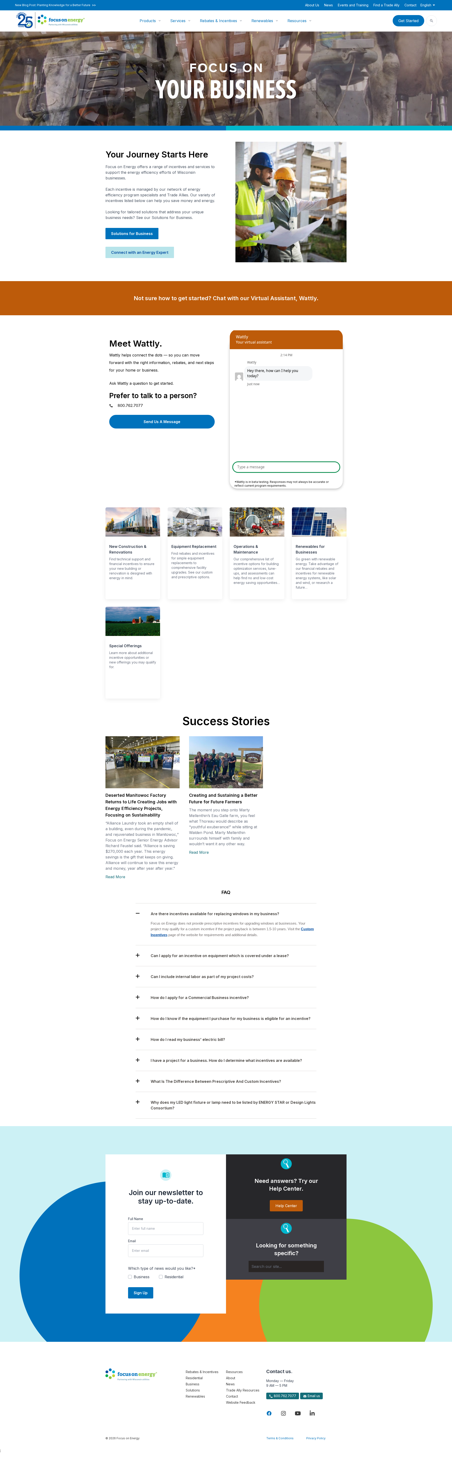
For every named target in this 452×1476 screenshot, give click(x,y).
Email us (313, 1396)
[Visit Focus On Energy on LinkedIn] (312, 1413)
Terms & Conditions (280, 1438)
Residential (194, 1378)
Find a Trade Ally (386, 5)
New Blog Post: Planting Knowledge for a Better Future (55, 5)
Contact (410, 5)
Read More (115, 876)
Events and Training (353, 5)
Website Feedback (240, 1402)
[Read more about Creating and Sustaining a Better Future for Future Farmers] (226, 762)
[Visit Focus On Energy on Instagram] (283, 1413)
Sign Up (141, 1292)
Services (178, 20)
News (328, 5)
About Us (312, 5)
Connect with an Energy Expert (139, 252)
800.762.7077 (130, 405)
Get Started (408, 20)
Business (192, 1384)
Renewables (262, 20)
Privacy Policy (316, 1438)
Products (148, 20)
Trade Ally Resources (242, 1390)
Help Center (286, 1205)
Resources (297, 20)
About (230, 1378)
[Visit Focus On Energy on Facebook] (269, 1413)
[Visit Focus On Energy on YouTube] (298, 1413)
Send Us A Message (162, 421)
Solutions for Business (132, 233)
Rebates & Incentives (218, 20)
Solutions (193, 1390)
